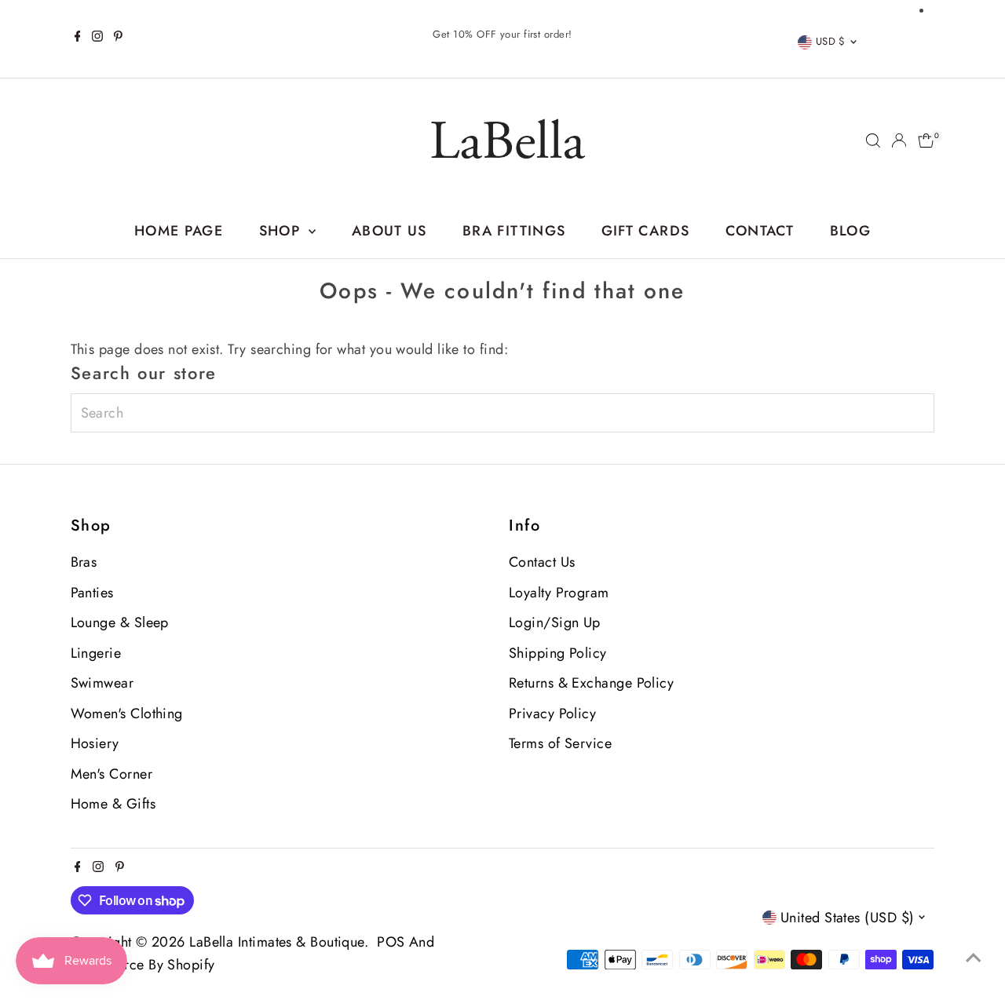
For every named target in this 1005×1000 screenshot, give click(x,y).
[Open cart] (926, 140)
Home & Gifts (113, 804)
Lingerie (96, 653)
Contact (759, 231)
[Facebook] (78, 38)
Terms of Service (560, 743)
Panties (92, 592)
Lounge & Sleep (120, 622)
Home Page (178, 231)
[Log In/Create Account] (899, 140)
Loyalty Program (559, 592)
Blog (850, 231)
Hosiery (95, 743)
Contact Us (542, 562)
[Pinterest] (118, 38)
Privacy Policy (552, 713)
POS (390, 942)
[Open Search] (873, 140)
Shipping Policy (558, 653)
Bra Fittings (513, 231)
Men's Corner (111, 774)
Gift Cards (645, 231)
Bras (84, 562)
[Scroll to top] (973, 957)
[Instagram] (97, 38)
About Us (389, 231)
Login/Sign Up (555, 622)
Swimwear (102, 683)
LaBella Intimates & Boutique (276, 942)
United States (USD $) (847, 917)
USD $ (831, 41)
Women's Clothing (127, 713)
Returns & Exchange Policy (591, 683)
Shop (282, 231)
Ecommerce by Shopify (143, 964)
